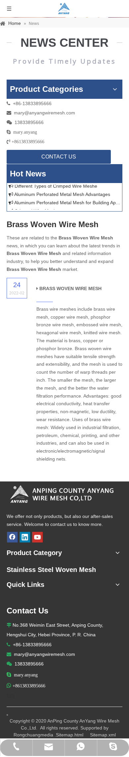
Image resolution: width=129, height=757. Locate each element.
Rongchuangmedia (33, 734)
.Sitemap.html (69, 734)
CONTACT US (58, 156)
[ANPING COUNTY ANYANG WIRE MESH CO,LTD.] (64, 494)
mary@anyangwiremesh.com (44, 112)
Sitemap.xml (103, 734)
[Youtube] (37, 537)
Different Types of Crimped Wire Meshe (55, 185)
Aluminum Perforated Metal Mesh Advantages (61, 193)
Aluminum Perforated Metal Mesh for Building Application (66, 201)
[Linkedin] (25, 537)
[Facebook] (12, 537)
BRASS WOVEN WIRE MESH (70, 288)
